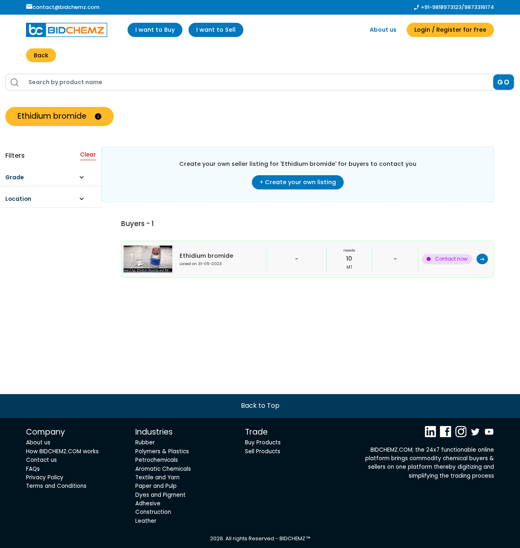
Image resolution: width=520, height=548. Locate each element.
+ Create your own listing (298, 182)
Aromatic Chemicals (163, 469)
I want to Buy (155, 30)
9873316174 (479, 7)
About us (383, 30)
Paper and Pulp (156, 486)
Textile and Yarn (157, 477)
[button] (48, 179)
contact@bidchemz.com (66, 7)
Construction (153, 512)
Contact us (41, 460)
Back (41, 55)
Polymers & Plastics (162, 451)
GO (503, 82)
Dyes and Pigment (160, 495)
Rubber (145, 442)
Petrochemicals (156, 460)
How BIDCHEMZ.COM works (62, 451)
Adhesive (147, 503)
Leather (145, 521)
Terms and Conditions (56, 486)
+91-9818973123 (441, 7)
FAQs (33, 469)
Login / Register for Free (450, 30)
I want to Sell (216, 30)
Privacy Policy (44, 477)
